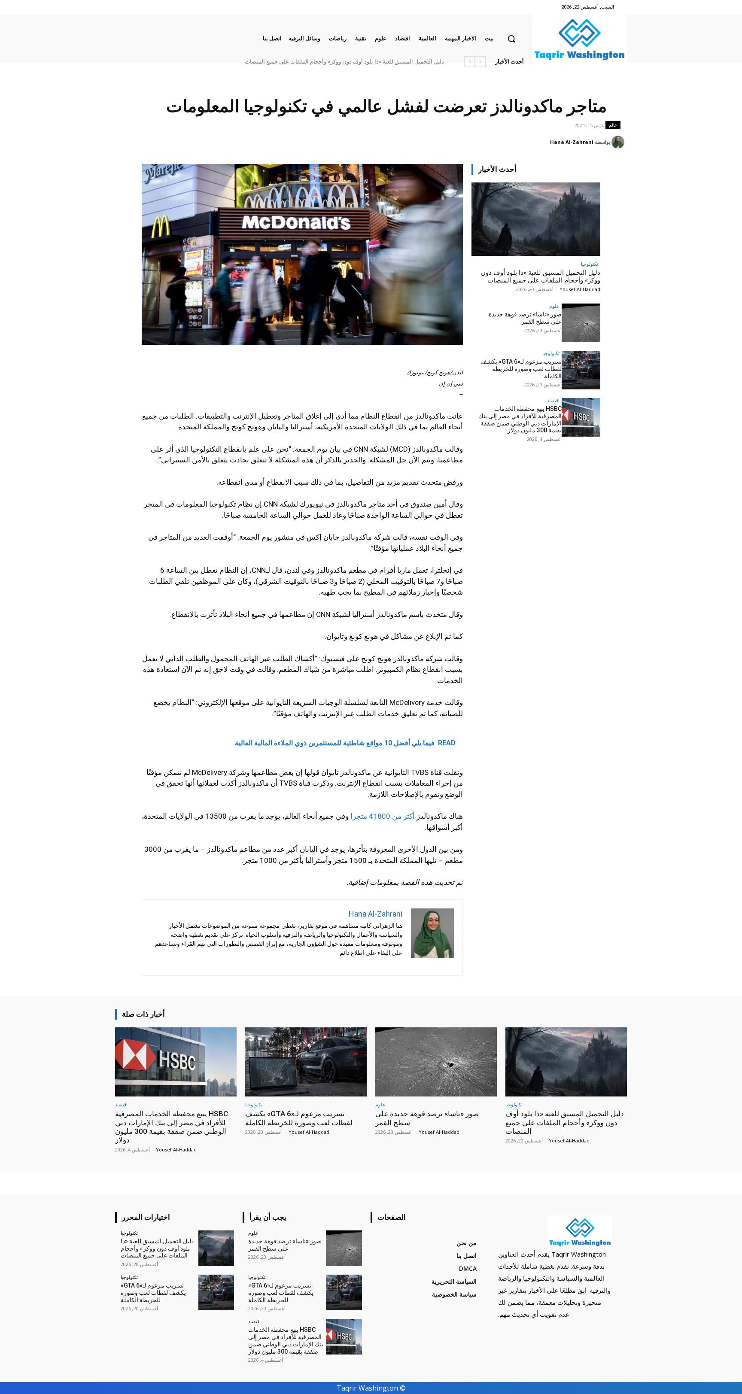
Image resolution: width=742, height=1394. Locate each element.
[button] (511, 38)
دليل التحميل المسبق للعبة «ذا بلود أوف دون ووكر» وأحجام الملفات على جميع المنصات (540, 276)
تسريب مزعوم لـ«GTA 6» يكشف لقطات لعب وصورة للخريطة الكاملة (521, 369)
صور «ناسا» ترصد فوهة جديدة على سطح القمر (392, 61)
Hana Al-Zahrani (571, 142)
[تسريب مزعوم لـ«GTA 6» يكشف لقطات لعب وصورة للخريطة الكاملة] (581, 370)
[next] (469, 61)
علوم (554, 306)
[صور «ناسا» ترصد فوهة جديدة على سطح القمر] (581, 323)
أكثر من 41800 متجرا (382, 816)
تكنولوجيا (589, 263)
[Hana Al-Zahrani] (619, 142)
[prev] (480, 61)
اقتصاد (553, 400)
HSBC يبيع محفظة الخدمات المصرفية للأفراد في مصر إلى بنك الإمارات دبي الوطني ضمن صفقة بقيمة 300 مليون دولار (308, 61)
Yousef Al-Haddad (580, 289)
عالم (613, 125)
